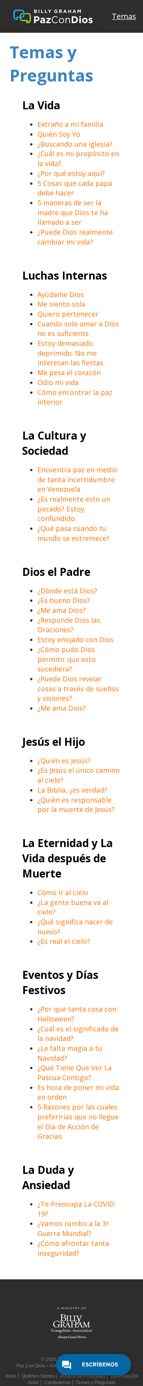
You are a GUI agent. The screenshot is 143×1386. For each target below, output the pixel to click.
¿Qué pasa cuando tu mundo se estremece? (73, 533)
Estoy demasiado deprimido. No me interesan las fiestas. (71, 353)
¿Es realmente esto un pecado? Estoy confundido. (73, 508)
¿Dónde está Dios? (67, 590)
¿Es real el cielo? (63, 941)
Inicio (10, 1376)
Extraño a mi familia (70, 124)
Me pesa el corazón (69, 372)
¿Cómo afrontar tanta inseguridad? (73, 1248)
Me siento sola (61, 304)
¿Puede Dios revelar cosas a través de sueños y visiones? (78, 688)
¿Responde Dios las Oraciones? (68, 625)
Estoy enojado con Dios (75, 639)
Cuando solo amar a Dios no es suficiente (78, 328)
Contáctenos (57, 1382)
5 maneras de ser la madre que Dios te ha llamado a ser (72, 212)
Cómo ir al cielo (62, 892)
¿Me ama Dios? (61, 610)
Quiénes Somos (38, 1376)
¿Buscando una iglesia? (74, 144)
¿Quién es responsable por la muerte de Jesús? (76, 804)
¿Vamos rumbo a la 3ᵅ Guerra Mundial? (73, 1228)
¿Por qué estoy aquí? (71, 173)
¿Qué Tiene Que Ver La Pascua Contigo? (74, 1072)
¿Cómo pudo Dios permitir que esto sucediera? (66, 659)
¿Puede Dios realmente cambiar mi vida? (75, 236)
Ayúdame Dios (60, 294)
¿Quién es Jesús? (64, 760)
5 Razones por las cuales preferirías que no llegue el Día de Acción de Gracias (78, 1121)
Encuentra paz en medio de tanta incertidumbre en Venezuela (77, 479)
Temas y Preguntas (96, 1382)
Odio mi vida (58, 382)
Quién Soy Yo (58, 134)
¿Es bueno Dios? (63, 600)
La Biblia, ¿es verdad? (72, 790)
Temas (124, 16)
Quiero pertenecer (67, 313)
